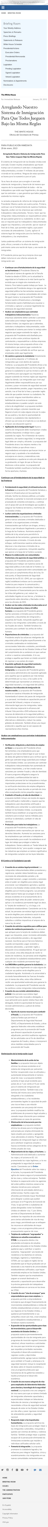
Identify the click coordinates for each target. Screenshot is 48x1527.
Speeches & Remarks (12, 32)
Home (3, 13)
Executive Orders (12, 52)
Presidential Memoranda (15, 56)
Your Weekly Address (12, 28)
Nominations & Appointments (15, 81)
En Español (6, 1505)
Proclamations (11, 60)
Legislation (7, 65)
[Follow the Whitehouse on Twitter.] (2, 1470)
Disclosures (8, 85)
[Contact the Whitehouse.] (33, 1470)
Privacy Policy (7, 1518)
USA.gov (5, 1522)
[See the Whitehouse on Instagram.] (8, 1470)
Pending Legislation (13, 69)
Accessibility (7, 1509)
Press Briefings (9, 36)
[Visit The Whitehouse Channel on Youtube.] (22, 1470)
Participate (7, 1494)
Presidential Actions (11, 48)
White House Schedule (12, 44)
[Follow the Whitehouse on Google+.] (17, 1470)
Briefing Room (14, 13)
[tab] (3, 7)
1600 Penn (6, 1498)
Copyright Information (10, 1514)
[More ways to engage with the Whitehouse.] (27, 1470)
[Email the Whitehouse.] (40, 1470)
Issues (5, 1486)
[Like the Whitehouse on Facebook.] (12, 1470)
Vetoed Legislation (12, 77)
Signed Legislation (12, 73)
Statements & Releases (13, 40)
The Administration (11, 1490)
